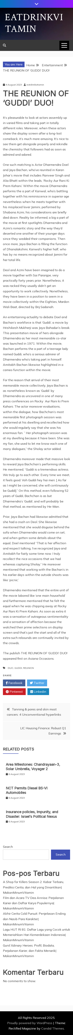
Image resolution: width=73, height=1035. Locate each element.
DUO (10, 667)
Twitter (38, 683)
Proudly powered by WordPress (30, 1023)
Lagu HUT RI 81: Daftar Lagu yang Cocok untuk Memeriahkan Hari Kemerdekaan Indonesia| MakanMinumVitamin (36, 935)
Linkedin (39, 691)
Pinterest (16, 691)
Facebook (15, 683)
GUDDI (18, 667)
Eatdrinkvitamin (34, 23)
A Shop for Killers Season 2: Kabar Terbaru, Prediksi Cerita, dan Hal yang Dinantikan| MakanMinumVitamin (33, 887)
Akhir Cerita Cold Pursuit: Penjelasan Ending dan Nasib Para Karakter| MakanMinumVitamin (34, 919)
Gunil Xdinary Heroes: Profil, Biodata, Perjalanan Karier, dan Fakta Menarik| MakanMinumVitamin (29, 950)
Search (8, 847)
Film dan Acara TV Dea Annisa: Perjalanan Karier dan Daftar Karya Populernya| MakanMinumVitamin (33, 903)
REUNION (28, 667)
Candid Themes (52, 1028)
